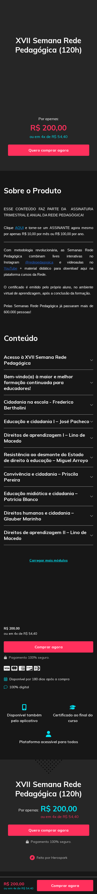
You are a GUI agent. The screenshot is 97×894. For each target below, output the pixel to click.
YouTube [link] (10, 268)
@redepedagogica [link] (39, 262)
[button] (48, 150)
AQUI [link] (19, 228)
